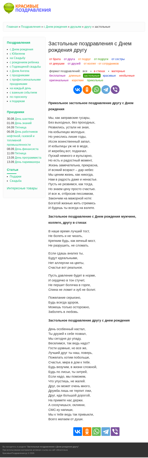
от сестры (118, 59)
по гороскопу (18, 96)
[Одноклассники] (87, 89)
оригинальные (59, 80)
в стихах (99, 71)
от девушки (56, 63)
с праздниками (19, 75)
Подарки (15, 176)
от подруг (84, 59)
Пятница (20, 127)
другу (88, 26)
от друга (69, 59)
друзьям (75, 26)
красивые (109, 75)
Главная (12, 26)
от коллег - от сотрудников (101, 63)
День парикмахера (27, 161)
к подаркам (17, 101)
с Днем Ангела (19, 70)
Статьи (12, 170)
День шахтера (24, 118)
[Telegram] (105, 89)
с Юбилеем (17, 53)
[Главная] (27, 9)
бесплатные (57, 75)
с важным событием (23, 92)
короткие (78, 80)
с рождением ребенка (24, 62)
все (85, 71)
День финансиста (26, 149)
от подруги (101, 59)
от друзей (74, 63)
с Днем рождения (55, 26)
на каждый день (20, 88)
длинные (75, 75)
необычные (127, 75)
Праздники (15, 112)
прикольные (95, 80)
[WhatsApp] (96, 89)
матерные (118, 71)
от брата (55, 59)
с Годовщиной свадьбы (25, 66)
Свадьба (15, 180)
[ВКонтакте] (77, 89)
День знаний (23, 123)
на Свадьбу (17, 58)
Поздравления (31, 26)
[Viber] (115, 89)
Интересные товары (22, 188)
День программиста (28, 157)
